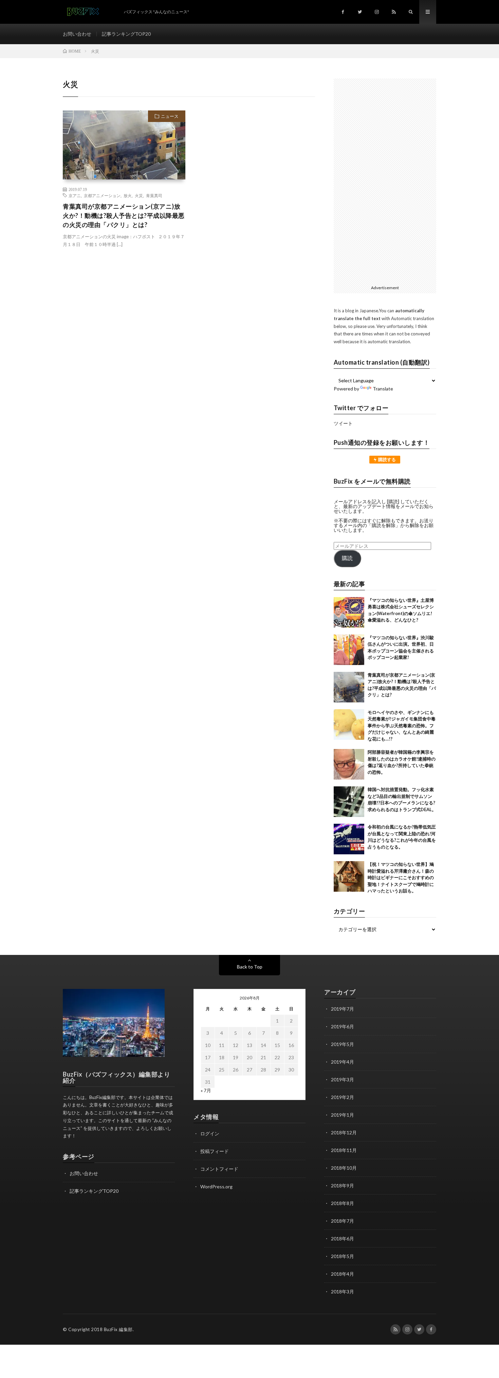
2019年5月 (342, 1044)
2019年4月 (342, 1062)
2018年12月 (344, 1132)
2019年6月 (342, 1026)
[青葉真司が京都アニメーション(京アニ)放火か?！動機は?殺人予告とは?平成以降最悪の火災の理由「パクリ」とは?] (349, 687)
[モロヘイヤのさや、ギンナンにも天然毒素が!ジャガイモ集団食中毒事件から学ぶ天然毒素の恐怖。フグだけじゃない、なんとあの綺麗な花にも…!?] (349, 724)
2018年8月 (342, 1203)
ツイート (343, 423)
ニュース (170, 116)
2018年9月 (342, 1185)
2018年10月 (344, 1168)
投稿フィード (214, 1151)
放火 (128, 195)
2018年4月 (342, 1274)
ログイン (209, 1133)
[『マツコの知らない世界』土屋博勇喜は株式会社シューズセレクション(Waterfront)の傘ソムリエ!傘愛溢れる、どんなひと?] (349, 612)
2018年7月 (342, 1221)
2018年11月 (344, 1150)
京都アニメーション (102, 195)
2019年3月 (342, 1079)
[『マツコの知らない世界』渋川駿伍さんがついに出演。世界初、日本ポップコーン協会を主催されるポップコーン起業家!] (349, 649)
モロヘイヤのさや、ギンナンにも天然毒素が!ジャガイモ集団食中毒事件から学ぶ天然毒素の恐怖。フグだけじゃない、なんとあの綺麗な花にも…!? (402, 726)
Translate (383, 388)
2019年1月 (342, 1115)
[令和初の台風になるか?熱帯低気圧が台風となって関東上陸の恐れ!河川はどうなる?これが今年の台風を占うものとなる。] (349, 839)
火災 (139, 195)
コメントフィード (219, 1169)
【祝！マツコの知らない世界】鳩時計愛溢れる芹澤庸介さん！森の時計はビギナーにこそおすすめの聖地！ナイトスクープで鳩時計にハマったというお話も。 (401, 877)
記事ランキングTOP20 (126, 34)
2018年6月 (342, 1238)
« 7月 (206, 1090)
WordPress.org (216, 1186)
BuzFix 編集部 (118, 1329)
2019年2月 (342, 1097)
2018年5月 (342, 1256)
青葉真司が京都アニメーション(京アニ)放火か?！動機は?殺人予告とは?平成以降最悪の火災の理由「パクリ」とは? (124, 215)
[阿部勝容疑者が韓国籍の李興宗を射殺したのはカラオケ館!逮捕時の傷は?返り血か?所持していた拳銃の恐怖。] (349, 764)
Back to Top (249, 967)
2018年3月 (342, 1291)
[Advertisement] (385, 180)
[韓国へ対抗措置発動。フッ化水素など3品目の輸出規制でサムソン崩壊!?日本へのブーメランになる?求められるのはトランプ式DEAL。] (349, 801)
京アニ (75, 195)
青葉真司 (154, 195)
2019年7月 (342, 1009)
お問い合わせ (77, 34)
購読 (347, 558)
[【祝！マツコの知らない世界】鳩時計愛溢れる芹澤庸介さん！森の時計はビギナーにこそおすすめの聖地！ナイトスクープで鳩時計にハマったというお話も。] (349, 876)
